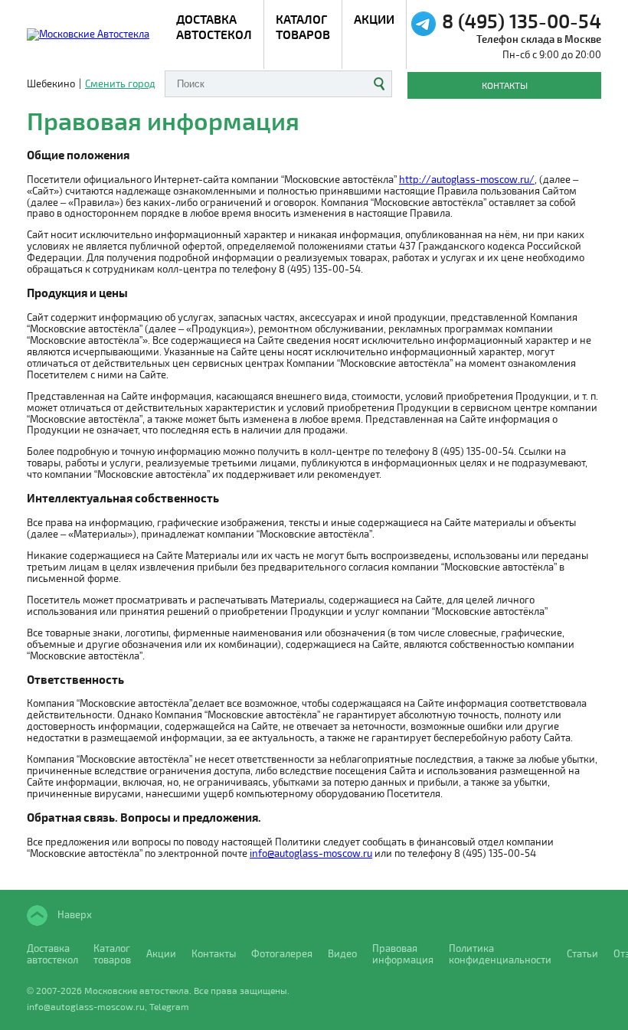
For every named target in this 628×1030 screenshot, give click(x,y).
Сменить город (120, 84)
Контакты (505, 85)
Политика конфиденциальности (500, 954)
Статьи (582, 954)
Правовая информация (402, 954)
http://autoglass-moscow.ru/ (467, 179)
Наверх (73, 913)
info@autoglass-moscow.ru (311, 853)
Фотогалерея (281, 954)
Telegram (169, 1006)
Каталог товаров (303, 26)
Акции (374, 18)
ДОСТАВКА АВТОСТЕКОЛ (214, 26)
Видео (342, 954)
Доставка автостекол (52, 954)
